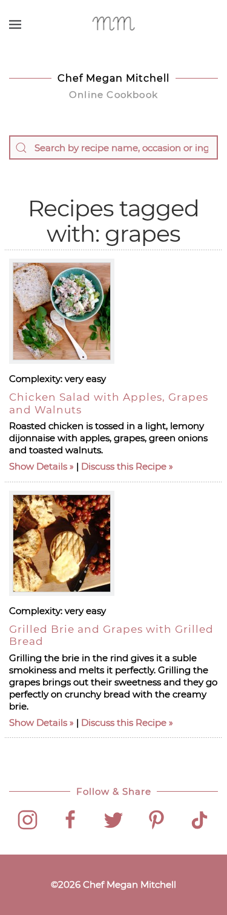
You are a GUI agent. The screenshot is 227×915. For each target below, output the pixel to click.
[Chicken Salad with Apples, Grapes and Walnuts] (62, 311)
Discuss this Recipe (123, 466)
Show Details (38, 466)
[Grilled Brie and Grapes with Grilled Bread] (62, 543)
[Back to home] (113, 24)
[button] (15, 24)
